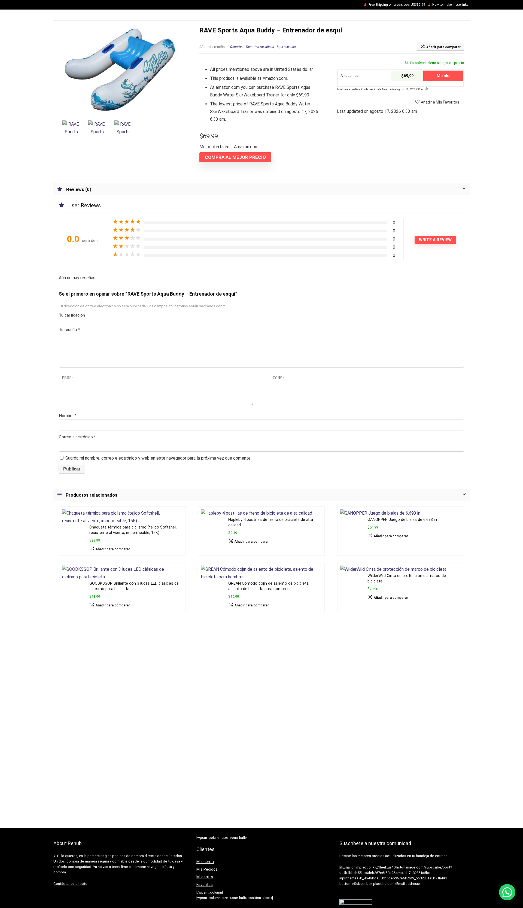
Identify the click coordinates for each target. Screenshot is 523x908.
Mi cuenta (205, 862)
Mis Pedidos (207, 869)
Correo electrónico (77, 437)
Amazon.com (350, 76)
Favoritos (204, 884)
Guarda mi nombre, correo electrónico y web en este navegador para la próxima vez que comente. (158, 458)
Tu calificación (72, 315)
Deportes (236, 47)
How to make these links (450, 5)
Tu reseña (69, 329)
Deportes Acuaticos (260, 47)
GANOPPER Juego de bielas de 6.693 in (402, 519)
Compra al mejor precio (235, 157)
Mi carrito (204, 877)
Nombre (68, 415)
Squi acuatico (286, 47)
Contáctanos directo (70, 884)
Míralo (443, 75)
